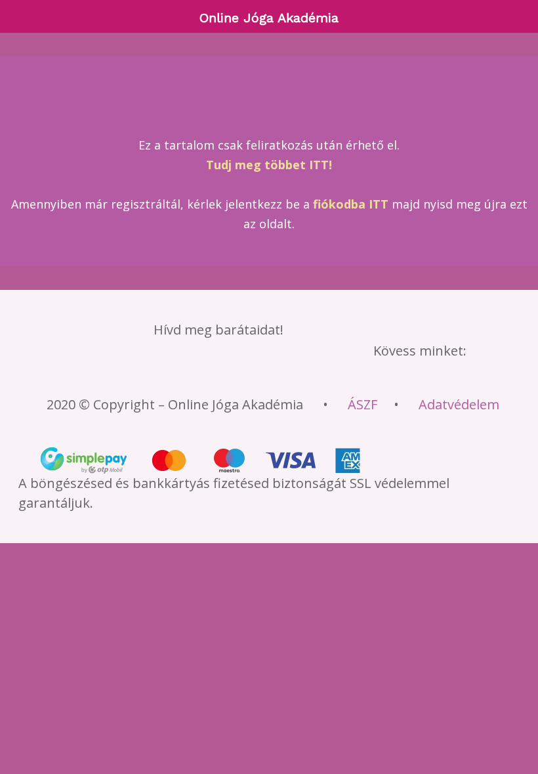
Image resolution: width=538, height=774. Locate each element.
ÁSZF (362, 404)
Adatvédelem (459, 404)
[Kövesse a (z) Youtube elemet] (253, 373)
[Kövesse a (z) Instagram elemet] (215, 373)
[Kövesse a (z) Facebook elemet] (139, 373)
